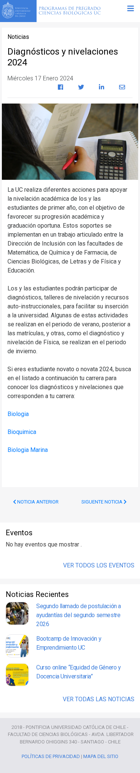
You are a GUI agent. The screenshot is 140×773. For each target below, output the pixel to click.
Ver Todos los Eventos (98, 565)
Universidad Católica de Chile (18, 10)
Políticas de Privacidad (51, 756)
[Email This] (122, 87)
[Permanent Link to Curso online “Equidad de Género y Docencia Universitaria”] (17, 674)
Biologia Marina (27, 449)
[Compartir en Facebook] (60, 87)
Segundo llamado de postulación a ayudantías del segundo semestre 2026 (78, 615)
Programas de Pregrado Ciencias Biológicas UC (69, 11)
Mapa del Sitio (100, 756)
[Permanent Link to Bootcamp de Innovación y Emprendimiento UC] (17, 645)
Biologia (18, 414)
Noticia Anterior (37, 502)
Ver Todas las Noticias (98, 699)
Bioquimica (21, 431)
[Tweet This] (81, 87)
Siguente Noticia (102, 502)
